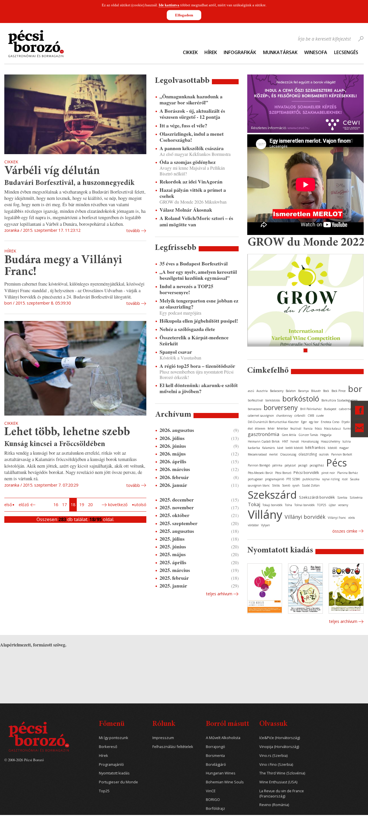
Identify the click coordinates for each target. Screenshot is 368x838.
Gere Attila (289, 435)
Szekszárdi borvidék (317, 497)
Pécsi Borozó (283, 473)
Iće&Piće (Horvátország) (279, 737)
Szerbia (342, 497)
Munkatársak (280, 52)
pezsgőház (317, 465)
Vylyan (265, 525)
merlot (273, 454)
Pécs (336, 462)
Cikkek (190, 52)
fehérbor (282, 428)
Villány (265, 514)
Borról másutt (227, 724)
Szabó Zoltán (311, 485)
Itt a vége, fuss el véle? (183, 126)
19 (81, 504)
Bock (326, 391)
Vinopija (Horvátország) (279, 746)
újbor (332, 505)
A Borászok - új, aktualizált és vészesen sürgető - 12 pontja (192, 114)
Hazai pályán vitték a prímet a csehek (193, 193)
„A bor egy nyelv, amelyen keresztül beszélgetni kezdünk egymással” (198, 275)
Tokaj (254, 504)
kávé (280, 448)
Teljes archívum (343, 621)
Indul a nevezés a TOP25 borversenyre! (186, 289)
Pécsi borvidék (306, 472)
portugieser (255, 479)
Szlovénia (356, 497)
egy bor (314, 422)
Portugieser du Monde (118, 782)
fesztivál (295, 428)
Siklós (276, 485)
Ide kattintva (169, 5)
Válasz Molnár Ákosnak (186, 210)
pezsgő (302, 465)
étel (250, 428)
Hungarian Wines (220, 773)
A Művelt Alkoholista (223, 737)
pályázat (290, 465)
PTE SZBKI (293, 479)
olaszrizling (307, 454)
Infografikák (240, 52)
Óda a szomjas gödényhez (188, 162)
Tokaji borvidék (272, 505)
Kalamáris (268, 448)
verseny (343, 505)
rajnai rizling (331, 479)
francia (308, 428)
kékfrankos (315, 447)
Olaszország (288, 454)
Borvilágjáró (216, 764)
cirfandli (299, 416)
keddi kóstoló (294, 448)
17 (64, 504)
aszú (251, 391)
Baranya (303, 391)
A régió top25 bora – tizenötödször (197, 366)
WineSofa (315, 52)
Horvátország (310, 441)
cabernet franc (350, 409)
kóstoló (332, 448)
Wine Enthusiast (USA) (278, 782)
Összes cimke (344, 531)
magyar (344, 448)
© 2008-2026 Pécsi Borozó (24, 759)
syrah (296, 485)
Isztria (346, 441)
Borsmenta (215, 755)
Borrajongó (215, 746)
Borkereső (108, 746)
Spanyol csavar (176, 352)
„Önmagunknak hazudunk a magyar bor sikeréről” (191, 99)
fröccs (318, 428)
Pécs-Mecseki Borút (260, 473)
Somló (286, 485)
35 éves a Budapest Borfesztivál (194, 264)
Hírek (210, 52)
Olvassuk (273, 724)
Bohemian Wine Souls (225, 782)
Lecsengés (346, 52)
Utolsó (140, 504)
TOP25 (321, 505)
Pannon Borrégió (259, 465)
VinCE (211, 791)
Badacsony (276, 391)
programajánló (274, 479)
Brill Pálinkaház (311, 409)
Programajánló (111, 764)
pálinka (277, 465)
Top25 (104, 791)
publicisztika (311, 479)
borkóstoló (300, 398)
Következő (118, 504)
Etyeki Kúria (350, 422)
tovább (133, 230)
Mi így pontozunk (113, 737)
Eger (304, 422)
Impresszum (163, 737)
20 (90, 504)
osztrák (324, 454)
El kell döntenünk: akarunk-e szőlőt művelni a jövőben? (199, 388)
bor (355, 389)
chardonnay (284, 416)
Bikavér (316, 391)
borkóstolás (272, 400)
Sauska (354, 479)
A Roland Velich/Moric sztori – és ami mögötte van (196, 221)
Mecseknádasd (257, 454)
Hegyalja (325, 435)
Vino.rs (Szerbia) (273, 755)
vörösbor (253, 525)
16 (55, 504)
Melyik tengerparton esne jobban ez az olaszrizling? (199, 304)
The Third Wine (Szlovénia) (282, 773)
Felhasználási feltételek (172, 746)
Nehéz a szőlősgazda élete (187, 329)
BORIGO (213, 799)
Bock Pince (338, 391)
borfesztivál (255, 400)
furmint (348, 428)
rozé (345, 479)
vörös (351, 518)
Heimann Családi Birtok (264, 441)
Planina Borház (347, 473)
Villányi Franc (337, 518)
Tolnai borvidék (304, 505)
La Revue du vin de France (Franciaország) (281, 794)
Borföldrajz (215, 808)
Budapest (330, 409)
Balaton (291, 391)
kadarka (254, 447)
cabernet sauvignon (261, 416)
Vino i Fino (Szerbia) (276, 764)
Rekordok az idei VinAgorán (191, 182)
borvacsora (254, 409)
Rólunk (163, 724)
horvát (294, 441)
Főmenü (111, 724)
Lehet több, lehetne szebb (67, 432)
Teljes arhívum (219, 593)
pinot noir (328, 473)
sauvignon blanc (259, 485)
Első (8, 504)
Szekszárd (272, 494)
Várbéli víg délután (52, 171)
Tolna (288, 505)
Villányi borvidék (305, 516)
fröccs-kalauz (332, 428)
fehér (271, 428)
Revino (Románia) (274, 804)
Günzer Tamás (308, 435)
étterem (260, 428)
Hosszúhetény (330, 441)
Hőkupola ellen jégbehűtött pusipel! (199, 321)
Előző (24, 504)
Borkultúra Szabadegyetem (339, 400)
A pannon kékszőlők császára (192, 148)
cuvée (320, 416)
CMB (311, 416)
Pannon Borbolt (341, 454)
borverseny (281, 407)
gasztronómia (263, 434)
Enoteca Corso (330, 422)
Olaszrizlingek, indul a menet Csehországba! (192, 137)
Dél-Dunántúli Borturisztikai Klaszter (273, 422)
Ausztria (262, 391)
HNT (285, 441)
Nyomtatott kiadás (114, 773)
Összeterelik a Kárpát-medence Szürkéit (194, 340)
